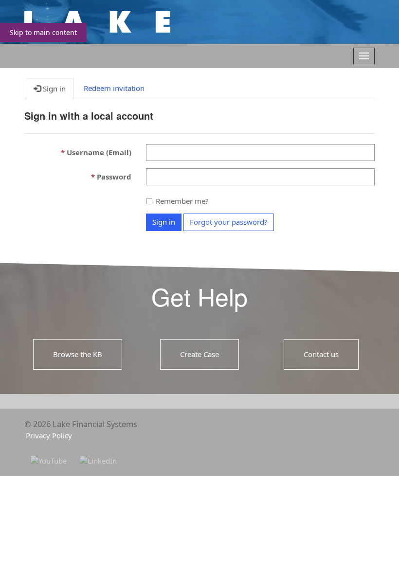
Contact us (321, 354)
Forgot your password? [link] (229, 222)
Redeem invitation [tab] (114, 88)
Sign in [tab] (53, 88)
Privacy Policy (49, 435)
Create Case (199, 354)
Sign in (163, 222)
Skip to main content (43, 32)
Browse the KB (77, 354)
